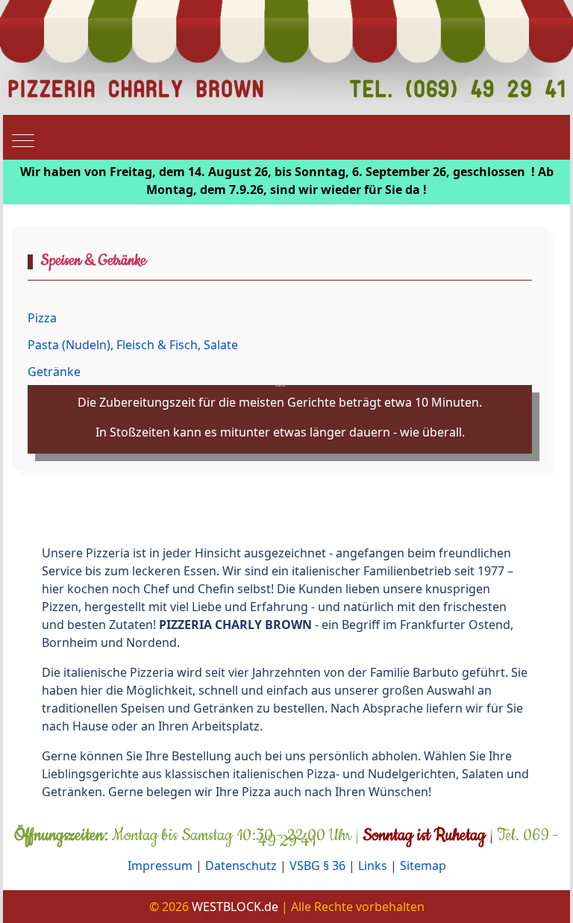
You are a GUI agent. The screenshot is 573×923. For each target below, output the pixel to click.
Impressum (160, 865)
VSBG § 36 (317, 865)
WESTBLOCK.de (235, 906)
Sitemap (423, 865)
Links (372, 865)
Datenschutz (241, 865)
